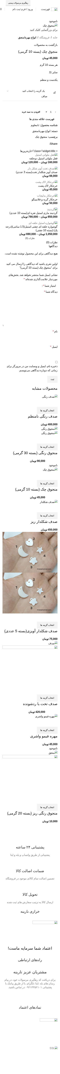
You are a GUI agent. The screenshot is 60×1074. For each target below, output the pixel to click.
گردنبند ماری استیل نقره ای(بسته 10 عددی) (34, 213)
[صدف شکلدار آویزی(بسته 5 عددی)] (30, 552)
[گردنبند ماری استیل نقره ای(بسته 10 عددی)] (52, 209)
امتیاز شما (49, 286)
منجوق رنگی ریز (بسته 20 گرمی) (32, 813)
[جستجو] (8, 9)
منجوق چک (41, 136)
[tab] (30, 238)
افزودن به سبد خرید (31, 112)
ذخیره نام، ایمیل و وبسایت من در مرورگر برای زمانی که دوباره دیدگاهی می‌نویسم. (32, 368)
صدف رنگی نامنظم (43, 416)
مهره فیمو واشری (44, 736)
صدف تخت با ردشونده (40, 704)
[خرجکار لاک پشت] (47, 182)
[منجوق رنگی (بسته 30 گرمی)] (49, 428)
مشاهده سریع (44, 403)
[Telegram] (44, 996)
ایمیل (54, 346)
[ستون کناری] (56, 1061)
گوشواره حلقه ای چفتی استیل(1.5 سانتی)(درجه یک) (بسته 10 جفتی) (32, 228)
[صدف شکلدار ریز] (49, 501)
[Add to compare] (53, 403)
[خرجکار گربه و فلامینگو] (47, 195)
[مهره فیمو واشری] (46, 716)
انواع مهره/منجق (27, 37)
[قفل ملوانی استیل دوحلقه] (46, 154)
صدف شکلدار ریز (44, 522)
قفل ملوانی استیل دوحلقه (43, 158)
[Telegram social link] (39, 2)
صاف (44, 96)
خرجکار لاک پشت (48, 185)
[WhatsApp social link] (48, 2)
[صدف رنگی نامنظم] (50, 396)
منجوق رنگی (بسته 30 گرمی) (35, 453)
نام (55, 331)
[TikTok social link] (44, 2)
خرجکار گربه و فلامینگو (45, 199)
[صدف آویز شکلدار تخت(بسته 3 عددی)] (43, 168)
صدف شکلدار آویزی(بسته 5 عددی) (31, 631)
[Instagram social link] (52, 2)
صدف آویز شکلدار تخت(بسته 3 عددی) (37, 172)
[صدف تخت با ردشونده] (53, 643)
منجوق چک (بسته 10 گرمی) (36, 489)
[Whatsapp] (53, 996)
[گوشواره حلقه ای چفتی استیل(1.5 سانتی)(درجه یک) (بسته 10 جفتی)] (43, 222)
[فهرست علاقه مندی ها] (35, 403)
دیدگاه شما (51, 291)
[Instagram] (35, 996)
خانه (55, 37)
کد (54, 92)
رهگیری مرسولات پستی (18, 3)
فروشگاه (45, 37)
